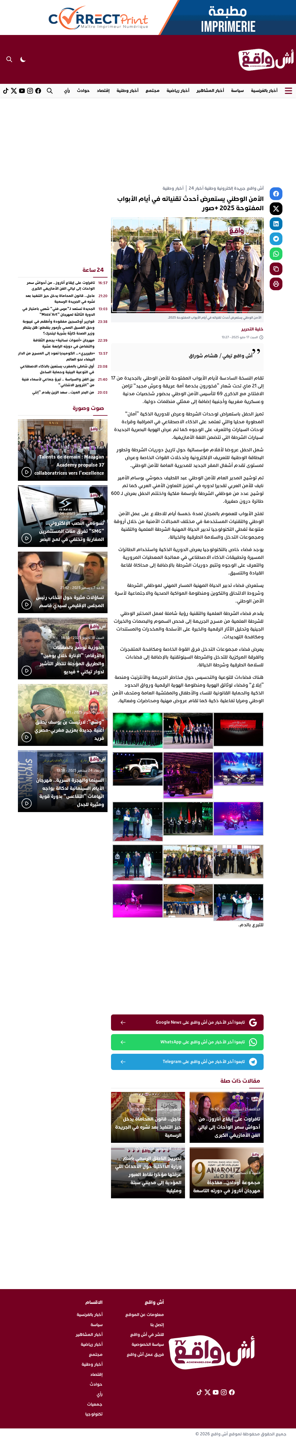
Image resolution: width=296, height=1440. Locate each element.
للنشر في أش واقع (147, 1335)
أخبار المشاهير (210, 91)
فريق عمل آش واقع (145, 1355)
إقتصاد (103, 91)
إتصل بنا (157, 1325)
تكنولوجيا (94, 1414)
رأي (67, 91)
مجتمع (152, 91)
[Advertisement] (148, 141)
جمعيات (95, 1404)
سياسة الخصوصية (148, 1344)
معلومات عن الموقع (144, 1315)
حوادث (83, 91)
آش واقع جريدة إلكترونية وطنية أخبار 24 (226, 188)
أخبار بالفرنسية (264, 91)
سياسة (237, 91)
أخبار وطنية (127, 91)
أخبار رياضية (177, 91)
